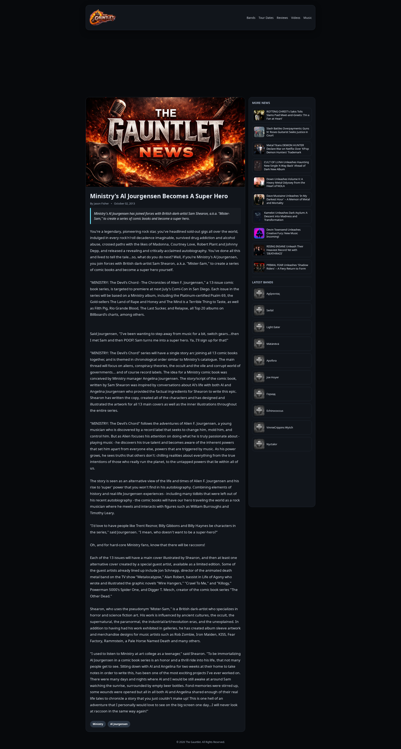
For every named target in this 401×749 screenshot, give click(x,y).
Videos (295, 18)
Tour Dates (266, 18)
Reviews (282, 18)
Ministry (98, 724)
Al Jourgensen (119, 724)
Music (307, 18)
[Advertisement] (200, 64)
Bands (251, 18)
